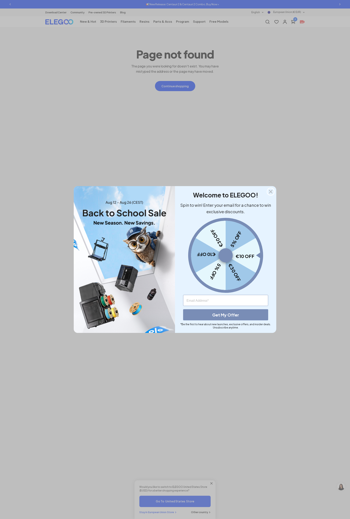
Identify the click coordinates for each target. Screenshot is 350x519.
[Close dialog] (270, 191)
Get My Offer (225, 314)
